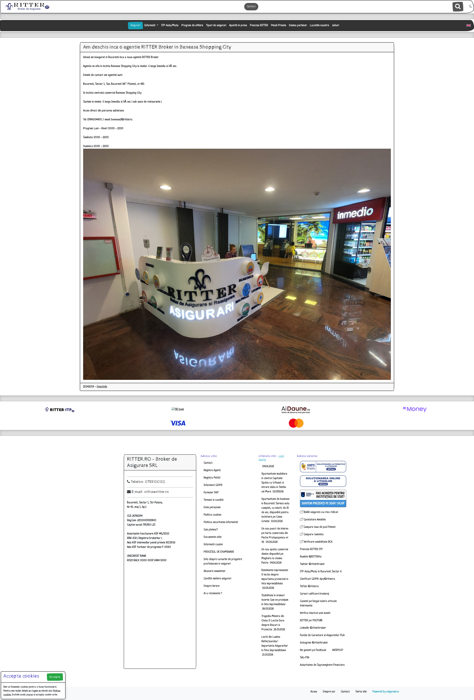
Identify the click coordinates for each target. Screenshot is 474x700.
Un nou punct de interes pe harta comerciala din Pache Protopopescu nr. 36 (274, 535)
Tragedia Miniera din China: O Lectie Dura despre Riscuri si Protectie (273, 623)
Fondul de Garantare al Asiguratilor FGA (322, 635)
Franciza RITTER (259, 25)
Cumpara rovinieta (313, 534)
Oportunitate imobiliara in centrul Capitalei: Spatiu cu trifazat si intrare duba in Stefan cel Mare (274, 482)
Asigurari (135, 25)
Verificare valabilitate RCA (317, 542)
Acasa (314, 691)
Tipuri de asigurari (216, 25)
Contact (251, 6)
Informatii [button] (150, 25)
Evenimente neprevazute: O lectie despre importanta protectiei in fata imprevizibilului (274, 579)
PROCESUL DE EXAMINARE (219, 552)
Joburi (335, 25)
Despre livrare (211, 586)
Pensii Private (278, 25)
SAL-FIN (304, 657)
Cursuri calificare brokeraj (314, 593)
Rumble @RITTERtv (310, 556)
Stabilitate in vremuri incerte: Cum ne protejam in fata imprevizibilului (274, 602)
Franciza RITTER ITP (311, 549)
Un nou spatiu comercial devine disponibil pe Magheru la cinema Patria (274, 556)
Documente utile (212, 537)
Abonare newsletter (215, 571)
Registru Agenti (212, 470)
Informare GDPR (213, 485)
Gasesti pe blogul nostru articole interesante (318, 603)
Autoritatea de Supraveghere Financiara (322, 665)
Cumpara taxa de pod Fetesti (319, 527)
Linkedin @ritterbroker (313, 628)
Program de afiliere (192, 25)
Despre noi (329, 691)
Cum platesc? (211, 529)
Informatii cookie (213, 544)
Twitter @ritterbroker (312, 564)
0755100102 (155, 482)
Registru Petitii (212, 477)
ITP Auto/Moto (169, 25)
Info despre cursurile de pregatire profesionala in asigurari (223, 561)
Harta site (361, 691)
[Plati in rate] (177, 409)
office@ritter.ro (156, 492)
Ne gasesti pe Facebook (313, 650)
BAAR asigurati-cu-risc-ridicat (320, 512)
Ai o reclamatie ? (213, 593)
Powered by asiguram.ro (386, 691)
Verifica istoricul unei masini (315, 613)
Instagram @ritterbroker (314, 642)
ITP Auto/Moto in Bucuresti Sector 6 (321, 571)
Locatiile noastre (319, 25)
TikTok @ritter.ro (309, 586)
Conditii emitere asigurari (217, 578)
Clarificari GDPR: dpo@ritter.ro (317, 579)
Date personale (212, 507)
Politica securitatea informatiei (221, 522)
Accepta (54, 677)
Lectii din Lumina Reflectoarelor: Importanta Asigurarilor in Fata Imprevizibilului (274, 645)
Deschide (102, 386)
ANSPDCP (337, 650)
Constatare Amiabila (314, 519)
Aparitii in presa (238, 25)
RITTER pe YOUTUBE (311, 620)
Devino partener (298, 25)
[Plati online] (415, 409)
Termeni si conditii (213, 500)
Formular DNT (211, 492)
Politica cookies (212, 514)
